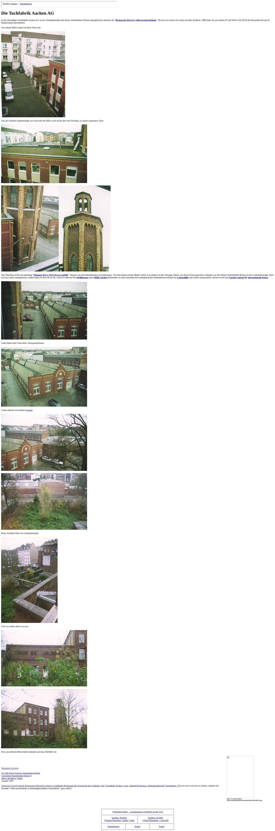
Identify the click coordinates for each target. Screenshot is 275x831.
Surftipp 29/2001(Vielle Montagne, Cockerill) (156, 819)
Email (161, 826)
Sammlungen (113, 826)
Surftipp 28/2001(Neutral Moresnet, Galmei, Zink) (119, 819)
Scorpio (29, 410)
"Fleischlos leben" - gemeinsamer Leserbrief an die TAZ (137, 812)
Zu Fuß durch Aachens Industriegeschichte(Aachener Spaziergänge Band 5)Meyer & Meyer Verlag (20, 776)
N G (9, 768)
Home (137, 826)
